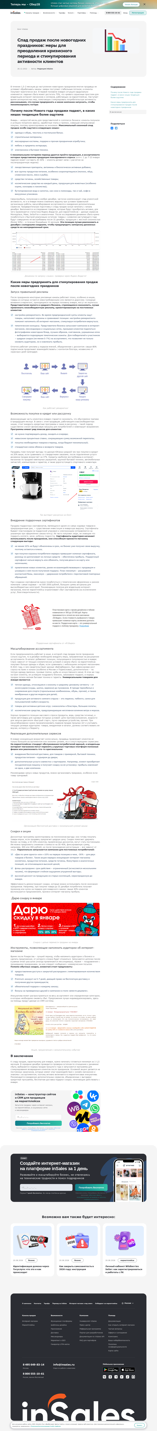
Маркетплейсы (28, 1325)
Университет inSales (88, 1321)
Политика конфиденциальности (117, 1345)
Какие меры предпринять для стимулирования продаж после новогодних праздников (124, 104)
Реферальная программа (90, 1329)
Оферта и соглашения (117, 1333)
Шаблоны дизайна (59, 1325)
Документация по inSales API (92, 1336)
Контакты (37, 1303)
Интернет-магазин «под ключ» (81, 1303)
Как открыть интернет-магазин (121, 1325)
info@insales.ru (64, 1364)
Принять (139, 1425)
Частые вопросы (115, 1329)
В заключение (116, 112)
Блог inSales (22, 29)
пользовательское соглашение (37, 1129)
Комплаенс (113, 1336)
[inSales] (15, 13)
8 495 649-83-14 (33, 1364)
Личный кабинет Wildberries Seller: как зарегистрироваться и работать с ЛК (123, 1269)
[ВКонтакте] (112, 128)
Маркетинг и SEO (58, 1340)
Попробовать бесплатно (38, 1123)
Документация (114, 1321)
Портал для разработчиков (91, 1333)
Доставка (55, 1333)
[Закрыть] (144, 4)
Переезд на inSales (59, 1303)
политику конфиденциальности (43, 1129)
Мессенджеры (57, 1336)
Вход (125, 13)
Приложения (56, 1329)
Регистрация (138, 13)
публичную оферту (95, 1195)
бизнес (31, 1260)
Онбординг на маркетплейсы (106, 1303)
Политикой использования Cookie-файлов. (46, 1426)
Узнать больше (131, 4)
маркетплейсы (127, 1260)
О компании (26, 1303)
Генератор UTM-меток (60, 1344)
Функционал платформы (61, 1321)
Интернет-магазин (30, 1321)
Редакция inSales (45, 69)
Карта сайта (113, 1351)
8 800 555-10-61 (113, 13)
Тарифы (62, 13)
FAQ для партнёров (88, 1340)
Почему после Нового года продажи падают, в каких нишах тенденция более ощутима (126, 94)
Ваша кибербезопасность (119, 1340)
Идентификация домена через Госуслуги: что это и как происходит (31, 1269)
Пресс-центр (85, 1325)
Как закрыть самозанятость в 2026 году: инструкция (76, 1268)
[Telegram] (116, 128)
